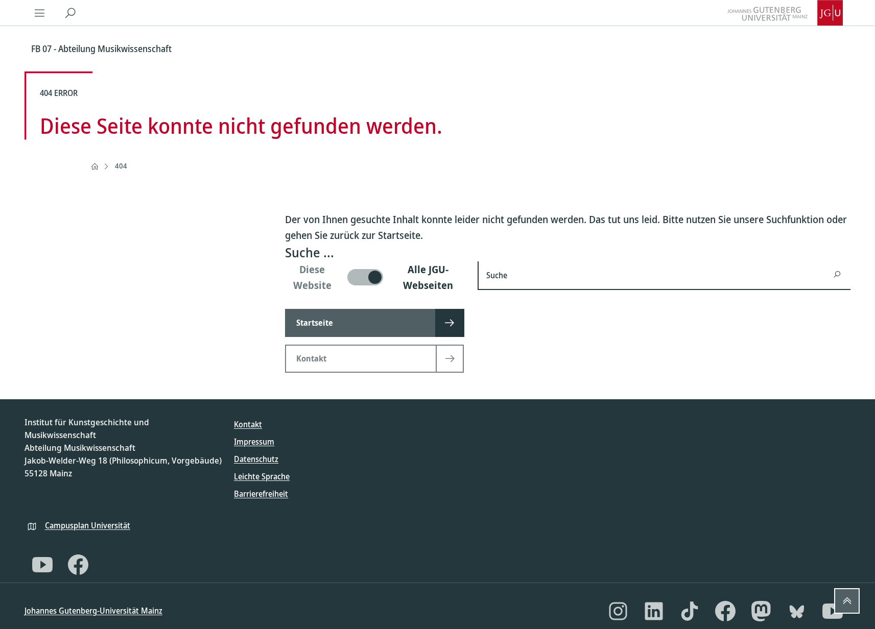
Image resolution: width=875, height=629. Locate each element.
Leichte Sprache (262, 476)
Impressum (254, 441)
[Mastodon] (761, 611)
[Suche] (70, 13)
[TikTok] (689, 611)
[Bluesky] (797, 611)
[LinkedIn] (654, 611)
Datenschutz (256, 459)
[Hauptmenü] (40, 13)
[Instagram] (618, 611)
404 (121, 166)
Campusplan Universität (87, 525)
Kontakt (248, 424)
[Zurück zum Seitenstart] (847, 601)
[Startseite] (94, 166)
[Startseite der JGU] (785, 13)
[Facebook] (78, 564)
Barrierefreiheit (261, 493)
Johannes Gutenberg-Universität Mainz (93, 610)
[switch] (375, 277)
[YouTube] (42, 564)
